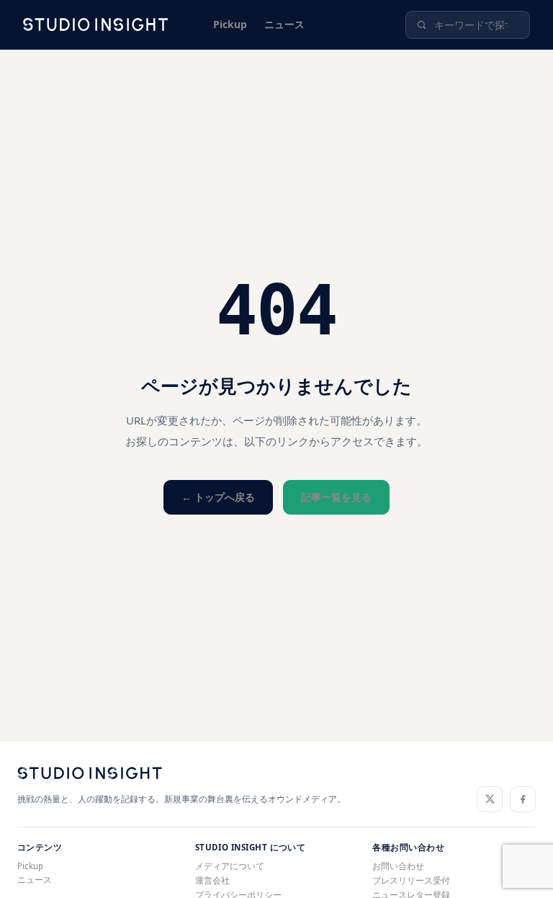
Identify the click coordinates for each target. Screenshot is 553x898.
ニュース (284, 24)
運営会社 (212, 880)
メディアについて (229, 866)
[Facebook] (523, 799)
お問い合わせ (398, 866)
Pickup (230, 24)
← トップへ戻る (218, 497)
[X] (490, 799)
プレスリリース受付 (411, 880)
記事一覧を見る (336, 497)
